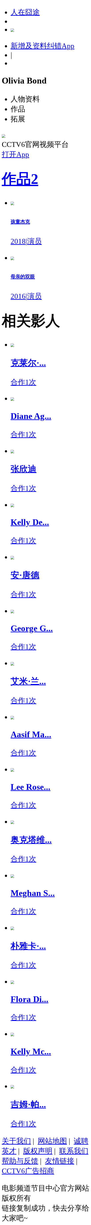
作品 (20, 179)
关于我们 (16, 1141)
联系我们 (73, 1151)
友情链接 (59, 1161)
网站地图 (52, 1141)
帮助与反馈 (20, 1161)
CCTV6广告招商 (28, 1171)
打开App (15, 154)
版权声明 (37, 1151)
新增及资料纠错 (42, 46)
